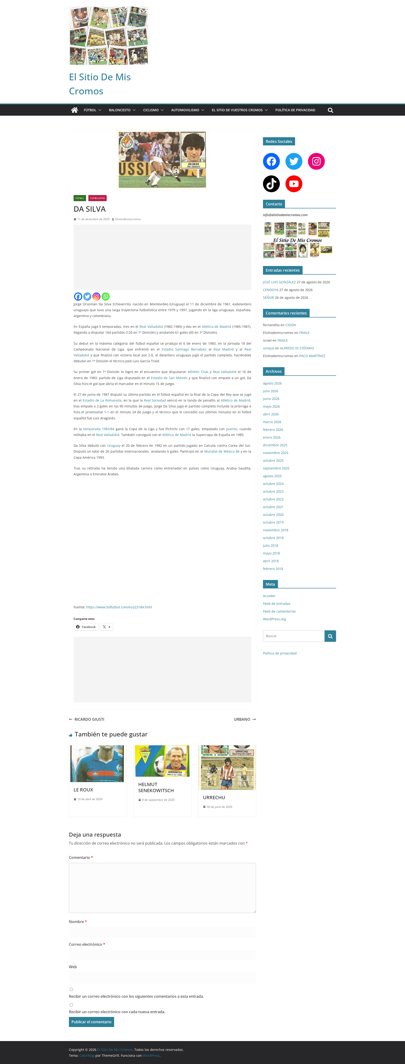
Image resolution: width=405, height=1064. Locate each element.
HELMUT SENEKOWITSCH (156, 787)
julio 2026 (270, 391)
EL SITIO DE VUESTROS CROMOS (237, 110)
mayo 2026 (271, 406)
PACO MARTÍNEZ (312, 356)
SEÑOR (268, 297)
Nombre (78, 921)
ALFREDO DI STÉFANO (297, 348)
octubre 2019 (273, 522)
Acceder (269, 596)
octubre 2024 (273, 483)
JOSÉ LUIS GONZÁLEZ (279, 282)
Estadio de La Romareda (102, 400)
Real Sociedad (155, 400)
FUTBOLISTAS (97, 198)
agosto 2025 (272, 476)
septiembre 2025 (276, 468)
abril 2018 (271, 561)
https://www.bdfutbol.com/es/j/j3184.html (119, 607)
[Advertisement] (162, 257)
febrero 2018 (273, 568)
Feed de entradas (276, 603)
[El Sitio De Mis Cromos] (74, 110)
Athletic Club (198, 371)
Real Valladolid (151, 326)
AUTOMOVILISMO (185, 110)
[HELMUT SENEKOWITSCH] (162, 748)
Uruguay (113, 445)
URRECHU (214, 797)
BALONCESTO (120, 110)
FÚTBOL (90, 110)
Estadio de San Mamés (169, 378)
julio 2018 (270, 545)
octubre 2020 (273, 514)
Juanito (231, 429)
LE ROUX (83, 790)
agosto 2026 (272, 383)
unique (268, 348)
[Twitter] (87, 296)
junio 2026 (271, 398)
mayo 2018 (271, 553)
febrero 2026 (273, 429)
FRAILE (304, 332)
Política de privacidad (295, 110)
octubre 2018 (273, 538)
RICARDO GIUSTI (89, 719)
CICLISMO (151, 110)
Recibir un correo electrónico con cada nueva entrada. (117, 1011)
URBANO (242, 719)
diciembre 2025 (275, 445)
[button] (98, 110)
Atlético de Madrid (216, 326)
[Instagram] (96, 296)
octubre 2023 (273, 491)
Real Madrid (224, 349)
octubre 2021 (273, 507)
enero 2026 (272, 437)
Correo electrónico (87, 944)
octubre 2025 (273, 460)
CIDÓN (290, 325)
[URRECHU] (227, 748)
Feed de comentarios (279, 611)
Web (73, 966)
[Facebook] (78, 296)
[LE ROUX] (98, 748)
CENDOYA (270, 290)
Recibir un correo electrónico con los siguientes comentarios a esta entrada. (136, 996)
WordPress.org (274, 619)
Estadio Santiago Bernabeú (184, 349)
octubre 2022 (273, 499)
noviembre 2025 (275, 453)
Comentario (81, 857)
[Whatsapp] (105, 296)
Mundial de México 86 (222, 451)
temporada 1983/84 (98, 429)
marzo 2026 (272, 422)
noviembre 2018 (275, 530)
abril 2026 (271, 414)
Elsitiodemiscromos (128, 219)
